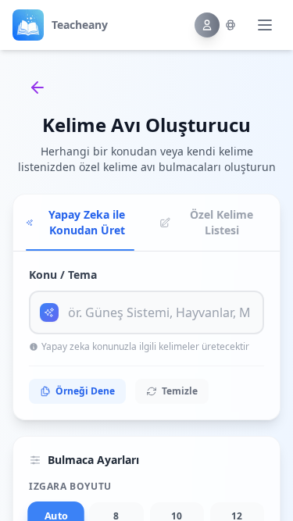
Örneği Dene (85, 391)
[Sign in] (216, 24)
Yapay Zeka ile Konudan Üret (86, 222)
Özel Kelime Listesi (221, 222)
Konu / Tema (63, 274)
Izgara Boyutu (70, 486)
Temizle (180, 391)
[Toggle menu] (264, 25)
